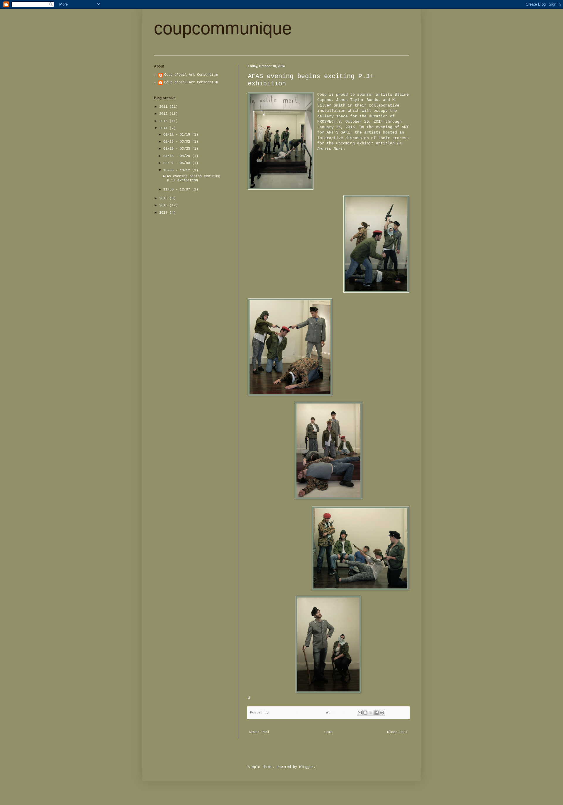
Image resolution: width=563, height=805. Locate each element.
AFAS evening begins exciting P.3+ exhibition (191, 178)
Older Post (397, 732)
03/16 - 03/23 (177, 149)
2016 (164, 205)
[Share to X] (371, 712)
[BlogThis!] (365, 712)
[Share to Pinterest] (382, 712)
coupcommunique (223, 28)
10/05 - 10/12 (177, 170)
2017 (164, 213)
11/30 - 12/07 (177, 190)
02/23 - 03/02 (177, 142)
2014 (164, 128)
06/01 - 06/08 (177, 163)
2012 (164, 114)
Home (328, 732)
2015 (164, 198)
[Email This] (360, 712)
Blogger (306, 767)
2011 (164, 107)
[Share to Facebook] (376, 712)
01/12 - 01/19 (177, 135)
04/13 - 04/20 (177, 156)
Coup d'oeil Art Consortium (191, 75)
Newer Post (259, 732)
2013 (164, 121)
